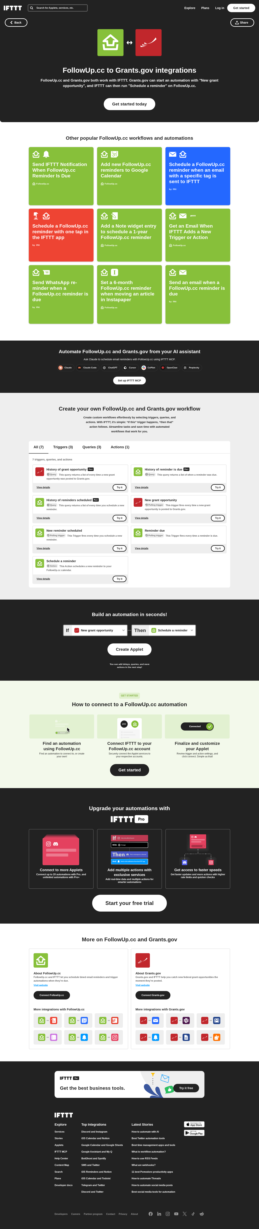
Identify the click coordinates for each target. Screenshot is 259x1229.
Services (59, 1131)
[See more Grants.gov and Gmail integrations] (211, 1020)
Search (59, 1171)
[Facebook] (150, 1214)
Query (53, 474)
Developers (61, 1214)
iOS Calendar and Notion (95, 1138)
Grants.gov (134, 70)
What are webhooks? (144, 1165)
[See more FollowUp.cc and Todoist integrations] (109, 1020)
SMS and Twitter (90, 1165)
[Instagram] (167, 1214)
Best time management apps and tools (153, 1145)
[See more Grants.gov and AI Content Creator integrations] (211, 1037)
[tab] (38, 447)
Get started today (129, 104)
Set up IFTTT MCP (129, 380)
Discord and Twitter (92, 1192)
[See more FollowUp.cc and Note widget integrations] (48, 1020)
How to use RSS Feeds (145, 1158)
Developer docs (64, 1185)
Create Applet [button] (129, 649)
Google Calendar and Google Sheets (102, 1145)
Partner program (93, 1214)
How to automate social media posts (152, 1185)
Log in (219, 7)
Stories (59, 1138)
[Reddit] (201, 1214)
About (134, 1214)
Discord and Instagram (94, 1131)
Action (53, 566)
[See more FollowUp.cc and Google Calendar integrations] (78, 1020)
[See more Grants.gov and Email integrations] (149, 1020)
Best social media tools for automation (153, 1192)
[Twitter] (184, 1214)
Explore (189, 7)
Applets (59, 1145)
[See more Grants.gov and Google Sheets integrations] (180, 1037)
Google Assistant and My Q (96, 1151)
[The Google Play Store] (194, 1133)
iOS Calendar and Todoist (95, 1178)
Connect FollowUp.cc (52, 995)
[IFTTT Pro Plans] (91, 470)
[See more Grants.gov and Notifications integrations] (149, 1037)
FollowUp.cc (84, 70)
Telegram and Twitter (93, 1185)
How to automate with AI (145, 1131)
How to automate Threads (146, 1178)
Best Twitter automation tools (148, 1138)
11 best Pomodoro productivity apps (152, 1171)
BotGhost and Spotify (93, 1158)
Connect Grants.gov (152, 995)
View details (43, 487)
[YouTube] (176, 1214)
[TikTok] (193, 1214)
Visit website (41, 985)
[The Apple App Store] (194, 1124)
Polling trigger (155, 505)
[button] (129, 770)
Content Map (62, 1165)
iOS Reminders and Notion (96, 1171)
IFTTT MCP (61, 1151)
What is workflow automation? (149, 1151)
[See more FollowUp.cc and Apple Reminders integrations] (48, 1037)
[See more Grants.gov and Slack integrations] (180, 1020)
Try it (119, 487)
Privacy (123, 1214)
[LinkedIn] (159, 1214)
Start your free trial (129, 903)
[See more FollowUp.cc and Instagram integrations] (109, 1037)
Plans (205, 7)
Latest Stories (142, 1124)
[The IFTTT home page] (13, 8)
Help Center (61, 1158)
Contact (110, 1214)
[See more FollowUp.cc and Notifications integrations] (78, 1037)
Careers (75, 1214)
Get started (241, 8)
